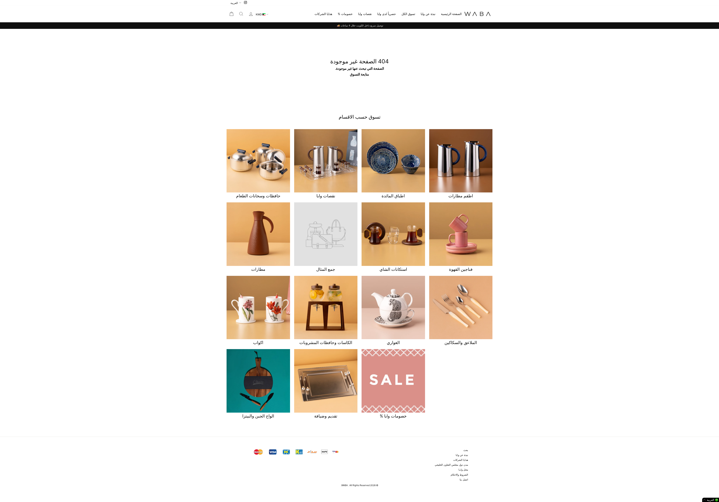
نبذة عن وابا (428, 14)
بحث (465, 450)
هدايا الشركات (323, 14)
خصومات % (345, 14)
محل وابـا (463, 469)
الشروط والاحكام (459, 474)
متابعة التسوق (359, 74)
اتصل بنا (464, 479)
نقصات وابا (365, 14)
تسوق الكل (408, 14)
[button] (710, 500)
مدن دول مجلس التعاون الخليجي (451, 464)
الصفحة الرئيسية (451, 14)
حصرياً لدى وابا (386, 14)
